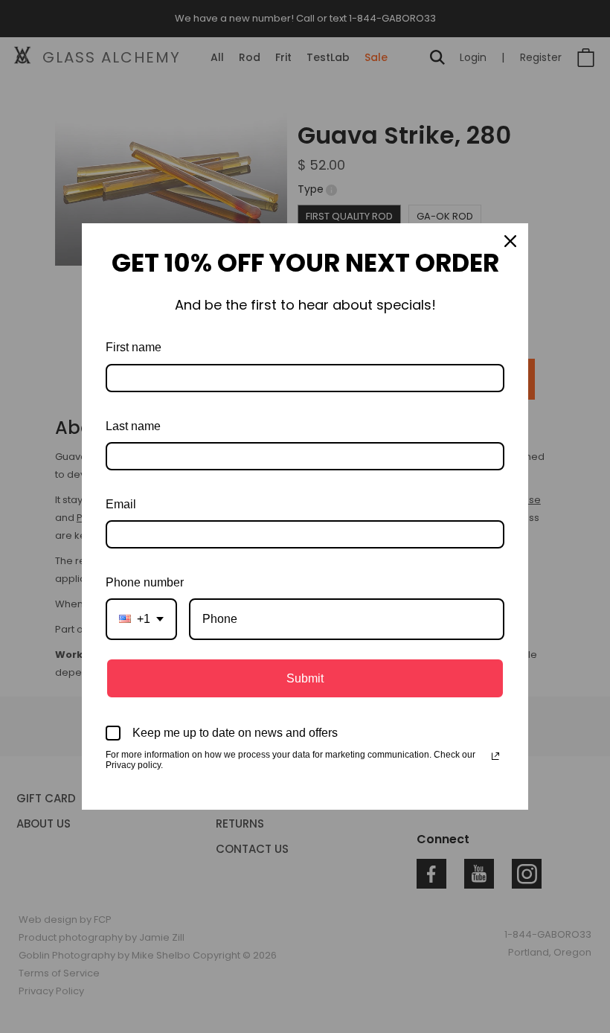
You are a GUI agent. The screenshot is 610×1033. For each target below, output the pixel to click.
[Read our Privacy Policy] (495, 756)
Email (121, 504)
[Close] (510, 241)
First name (133, 347)
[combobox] (141, 618)
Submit (305, 678)
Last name (133, 426)
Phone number (145, 582)
